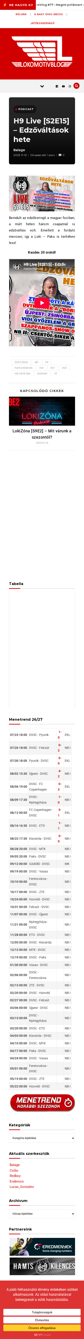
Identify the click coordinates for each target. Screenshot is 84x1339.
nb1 (52, 367)
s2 (55, 373)
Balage (19, 150)
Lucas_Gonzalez (22, 1187)
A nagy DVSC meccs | (50, 14)
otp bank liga (22, 373)
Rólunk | (23, 14)
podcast (42, 373)
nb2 (64, 367)
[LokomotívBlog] (42, 51)
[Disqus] (42, 513)
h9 (46, 362)
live (41, 367)
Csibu (14, 1170)
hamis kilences (23, 367)
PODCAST (26, 109)
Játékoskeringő (42, 23)
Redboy (15, 1176)
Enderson (17, 1181)
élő (36, 362)
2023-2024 (21, 362)
